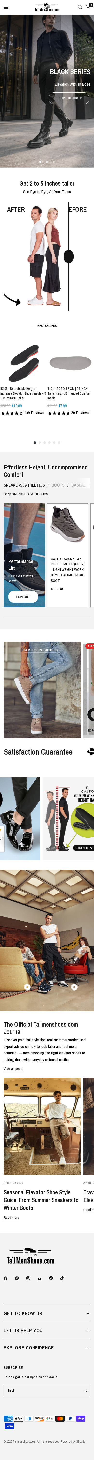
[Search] (80, 7)
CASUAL (78, 485)
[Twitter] (20, 1278)
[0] (87, 7)
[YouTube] (43, 1278)
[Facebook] (9, 1278)
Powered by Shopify (73, 1441)
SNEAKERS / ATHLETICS (24, 485)
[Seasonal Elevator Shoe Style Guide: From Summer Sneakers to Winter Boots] (42, 1126)
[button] (69, 98)
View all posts (13, 1069)
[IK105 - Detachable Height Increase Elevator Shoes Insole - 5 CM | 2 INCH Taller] (23, 359)
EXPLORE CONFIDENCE (29, 1347)
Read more (11, 1217)
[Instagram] (31, 1278)
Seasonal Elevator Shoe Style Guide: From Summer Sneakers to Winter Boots (41, 1199)
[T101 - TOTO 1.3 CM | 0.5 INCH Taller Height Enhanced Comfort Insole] (70, 359)
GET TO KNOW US (23, 1313)
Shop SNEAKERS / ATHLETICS (26, 494)
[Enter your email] (85, 1390)
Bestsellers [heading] (47, 326)
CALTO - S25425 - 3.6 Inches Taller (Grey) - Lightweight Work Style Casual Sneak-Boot (68, 569)
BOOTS (58, 485)
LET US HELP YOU (23, 1330)
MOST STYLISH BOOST (42, 650)
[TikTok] (65, 1278)
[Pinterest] (54, 1278)
